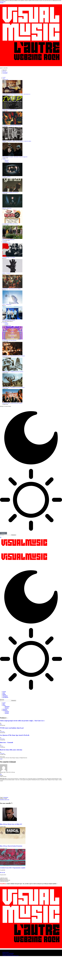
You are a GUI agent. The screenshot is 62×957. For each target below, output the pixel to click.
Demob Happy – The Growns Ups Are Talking (11, 288)
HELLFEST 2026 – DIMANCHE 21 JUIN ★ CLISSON (13, 355)
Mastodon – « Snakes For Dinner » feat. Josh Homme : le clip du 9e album (16, 141)
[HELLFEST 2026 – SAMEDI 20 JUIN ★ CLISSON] (12, 370)
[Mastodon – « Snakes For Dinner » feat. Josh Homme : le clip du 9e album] (12, 140)
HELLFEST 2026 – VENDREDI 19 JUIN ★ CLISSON (13, 387)
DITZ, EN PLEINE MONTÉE (8, 239)
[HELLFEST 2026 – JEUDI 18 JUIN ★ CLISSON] (12, 402)
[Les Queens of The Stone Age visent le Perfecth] (12, 124)
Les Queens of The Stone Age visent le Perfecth (11, 125)
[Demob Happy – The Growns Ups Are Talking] (12, 287)
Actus (1, 758)
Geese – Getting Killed (6, 304)
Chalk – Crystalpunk (6, 273)
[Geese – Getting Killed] (12, 303)
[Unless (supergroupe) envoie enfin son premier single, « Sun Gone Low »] (12, 93)
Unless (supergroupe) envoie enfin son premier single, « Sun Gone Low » (16, 94)
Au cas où (2, 872)
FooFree (1, 746)
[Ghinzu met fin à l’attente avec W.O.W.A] (12, 191)
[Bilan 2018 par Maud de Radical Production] (12, 843)
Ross (1, 724)
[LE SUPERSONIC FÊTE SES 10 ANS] (12, 222)
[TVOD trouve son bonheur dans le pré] (12, 108)
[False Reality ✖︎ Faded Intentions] (12, 319)
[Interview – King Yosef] (12, 207)
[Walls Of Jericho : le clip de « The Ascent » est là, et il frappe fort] (12, 155)
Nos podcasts (5, 72)
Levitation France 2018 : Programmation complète (12, 867)
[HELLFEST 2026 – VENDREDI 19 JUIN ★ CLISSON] (12, 386)
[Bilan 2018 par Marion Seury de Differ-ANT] (9, 821)
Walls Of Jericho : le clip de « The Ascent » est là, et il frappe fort (14, 156)
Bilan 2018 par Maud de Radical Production (11, 846)
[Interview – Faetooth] (12, 175)
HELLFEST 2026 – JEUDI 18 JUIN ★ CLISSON (12, 403)
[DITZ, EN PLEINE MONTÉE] (12, 238)
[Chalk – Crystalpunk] (12, 272)
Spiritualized (5, 797)
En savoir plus (2, 1)
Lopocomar (2, 731)
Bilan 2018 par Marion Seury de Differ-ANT (11, 824)
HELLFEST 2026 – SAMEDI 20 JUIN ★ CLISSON (12, 371)
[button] (1, 2)
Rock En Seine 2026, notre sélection (9, 340)
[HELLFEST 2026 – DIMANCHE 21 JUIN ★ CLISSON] (12, 354)
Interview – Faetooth (6, 176)
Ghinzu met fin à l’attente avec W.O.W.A (10, 192)
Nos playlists (4, 73)
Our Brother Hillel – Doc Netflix (8, 257)
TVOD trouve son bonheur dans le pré (9, 109)
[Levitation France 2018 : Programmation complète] (12, 865)
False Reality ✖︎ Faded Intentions (8, 320)
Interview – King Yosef (6, 208)
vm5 (1, 774)
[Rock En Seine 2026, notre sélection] (12, 339)
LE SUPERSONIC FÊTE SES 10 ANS (10, 223)
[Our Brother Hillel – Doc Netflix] (12, 256)
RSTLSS (4, 71)
